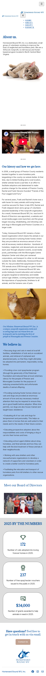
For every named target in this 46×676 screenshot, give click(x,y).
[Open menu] (41, 4)
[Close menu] (22, 16)
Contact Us (23, 642)
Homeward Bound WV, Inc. (14, 671)
